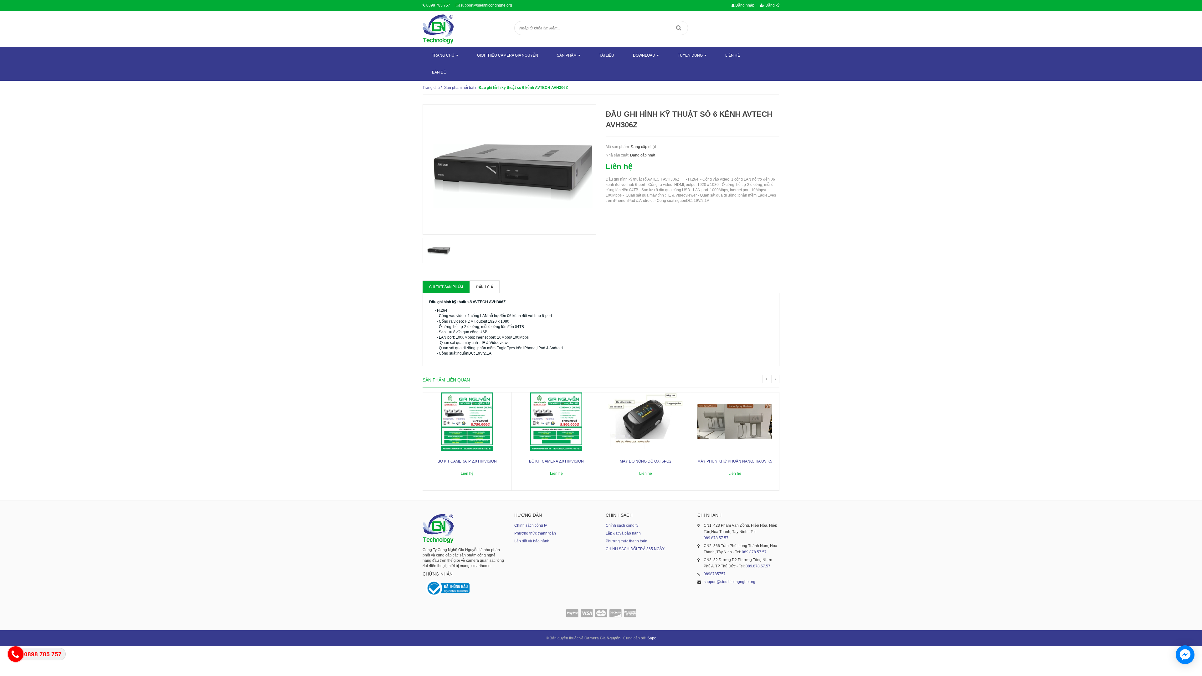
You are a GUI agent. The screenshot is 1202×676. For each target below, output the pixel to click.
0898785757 (715, 574)
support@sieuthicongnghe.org (486, 5)
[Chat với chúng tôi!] (1185, 654)
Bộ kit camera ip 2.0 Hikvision (467, 461)
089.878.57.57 (716, 538)
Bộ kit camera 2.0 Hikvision (556, 461)
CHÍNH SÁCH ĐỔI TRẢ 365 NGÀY (635, 549)
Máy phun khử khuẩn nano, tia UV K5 (734, 461)
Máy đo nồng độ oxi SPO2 (645, 461)
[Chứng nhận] (448, 588)
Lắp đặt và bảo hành (531, 541)
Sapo (651, 638)
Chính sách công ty (530, 525)
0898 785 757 (438, 5)
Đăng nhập (744, 5)
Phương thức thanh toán (535, 533)
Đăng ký (771, 5)
